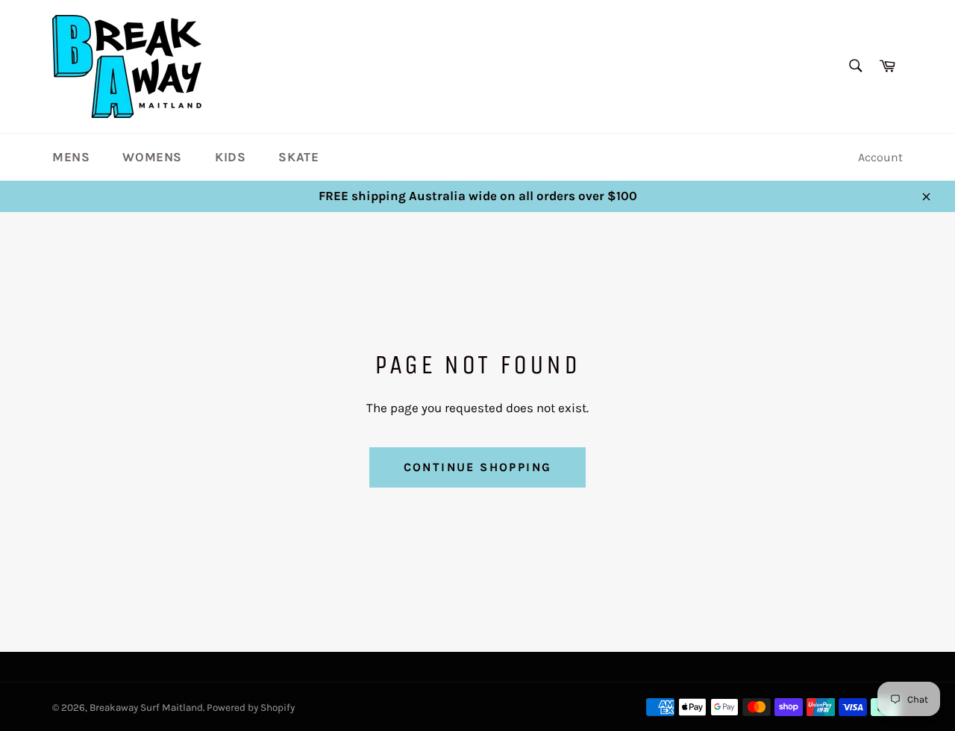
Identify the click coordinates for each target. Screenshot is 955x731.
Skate (298, 156)
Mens (71, 156)
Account (880, 157)
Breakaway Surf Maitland (146, 707)
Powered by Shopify (251, 707)
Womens (152, 156)
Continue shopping (478, 467)
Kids (230, 156)
